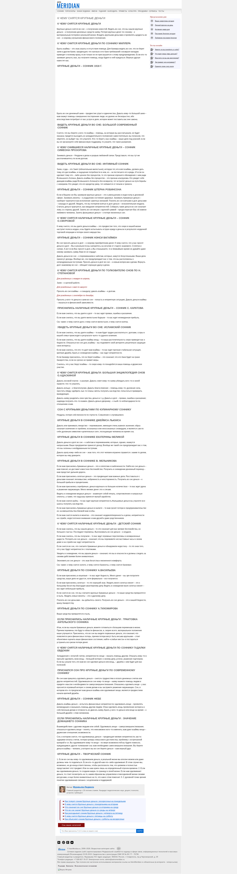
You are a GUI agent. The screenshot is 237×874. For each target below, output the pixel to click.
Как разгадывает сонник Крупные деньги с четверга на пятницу (94, 813)
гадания (102, 11)
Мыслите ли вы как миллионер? (167, 58)
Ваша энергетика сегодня (164, 21)
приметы (123, 11)
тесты (161, 11)
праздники (143, 11)
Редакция (61, 866)
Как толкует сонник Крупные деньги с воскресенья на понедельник (95, 801)
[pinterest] (63, 844)
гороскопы (70, 11)
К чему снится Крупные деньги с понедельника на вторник (91, 804)
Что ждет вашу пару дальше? (166, 54)
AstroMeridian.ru (74, 848)
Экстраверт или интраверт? (165, 62)
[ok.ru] (68, 844)
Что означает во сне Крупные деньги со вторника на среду (91, 807)
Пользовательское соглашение (86, 866)
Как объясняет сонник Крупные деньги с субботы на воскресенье (94, 819)
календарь (112, 11)
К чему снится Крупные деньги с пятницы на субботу (89, 816)
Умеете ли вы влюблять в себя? (167, 49)
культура (132, 11)
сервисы (153, 11)
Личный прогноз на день (164, 25)
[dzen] (72, 844)
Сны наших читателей (71, 825)
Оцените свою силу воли (164, 66)
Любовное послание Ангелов (166, 38)
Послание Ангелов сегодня (165, 34)
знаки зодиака (83, 11)
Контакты (69, 866)
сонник (60, 11)
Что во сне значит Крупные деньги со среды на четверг (90, 810)
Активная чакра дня (162, 29)
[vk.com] (59, 844)
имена (94, 11)
